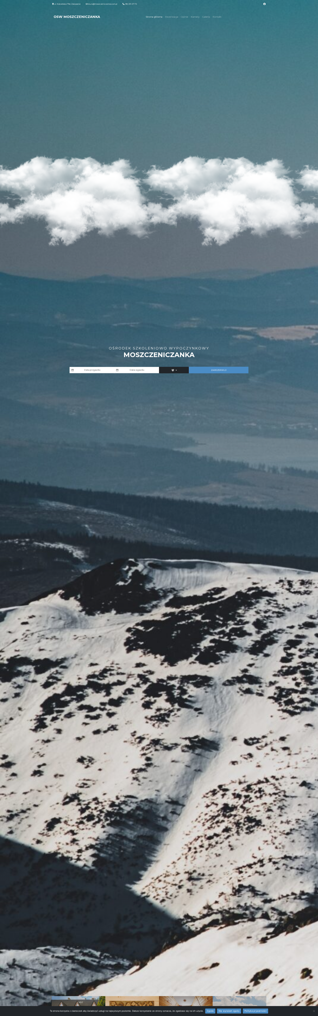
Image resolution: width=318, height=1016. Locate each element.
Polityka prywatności (255, 1011)
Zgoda (210, 1011)
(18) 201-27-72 (130, 4)
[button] (174, 370)
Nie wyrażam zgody (229, 1011)
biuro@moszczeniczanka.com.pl (102, 4)
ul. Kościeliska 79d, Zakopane (67, 4)
